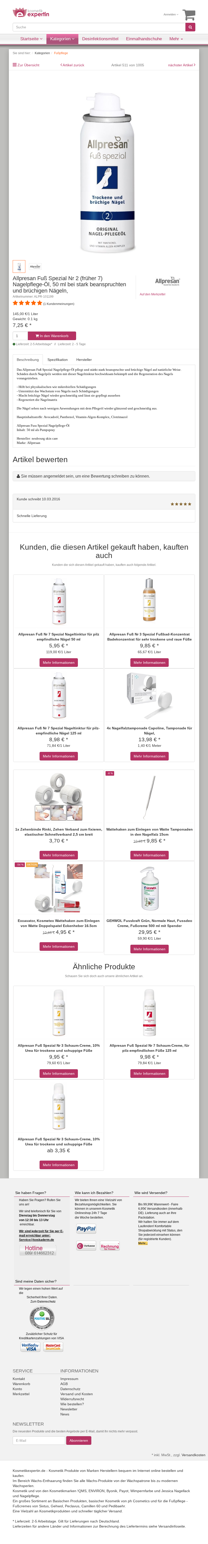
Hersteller (84, 360)
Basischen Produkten (70, 1501)
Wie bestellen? (72, 1404)
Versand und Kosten (76, 1394)
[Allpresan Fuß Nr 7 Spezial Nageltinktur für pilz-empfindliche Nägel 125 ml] (58, 696)
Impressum (69, 1379)
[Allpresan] (167, 281)
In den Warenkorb (53, 336)
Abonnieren (79, 1440)
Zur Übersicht (28, 65)
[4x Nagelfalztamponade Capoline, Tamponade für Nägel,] (149, 696)
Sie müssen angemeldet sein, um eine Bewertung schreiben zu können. (85, 476)
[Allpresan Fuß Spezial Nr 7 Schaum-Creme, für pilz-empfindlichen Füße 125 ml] (149, 1013)
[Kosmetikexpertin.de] (31, 12)
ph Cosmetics (139, 1501)
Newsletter (68, 1409)
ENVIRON (97, 1491)
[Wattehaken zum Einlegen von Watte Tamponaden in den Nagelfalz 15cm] (149, 797)
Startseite (30, 38)
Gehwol (57, 1506)
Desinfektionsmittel (100, 38)
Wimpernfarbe (141, 1491)
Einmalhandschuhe (144, 38)
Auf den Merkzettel (152, 294)
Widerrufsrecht (72, 1399)
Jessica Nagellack (175, 1491)
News (64, 1414)
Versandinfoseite (171, 1526)
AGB (64, 1384)
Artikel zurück (73, 65)
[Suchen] (190, 27)
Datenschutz (46, 1301)
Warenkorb (21, 1384)
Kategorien (61, 38)
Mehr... (143, 1243)
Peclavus (72, 1506)
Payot (123, 1491)
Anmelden (170, 14)
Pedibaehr (117, 1506)
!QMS (81, 1491)
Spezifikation (57, 360)
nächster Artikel (181, 65)
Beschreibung (28, 360)
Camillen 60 (90, 1506)
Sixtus (44, 1506)
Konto (17, 1389)
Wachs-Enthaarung (46, 1481)
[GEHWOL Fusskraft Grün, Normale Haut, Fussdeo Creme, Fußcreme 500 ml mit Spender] (149, 888)
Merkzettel (21, 1394)
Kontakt (19, 1379)
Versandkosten (193, 1455)
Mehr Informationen (59, 663)
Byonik (112, 1491)
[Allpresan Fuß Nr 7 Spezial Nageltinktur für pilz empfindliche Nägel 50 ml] (58, 602)
